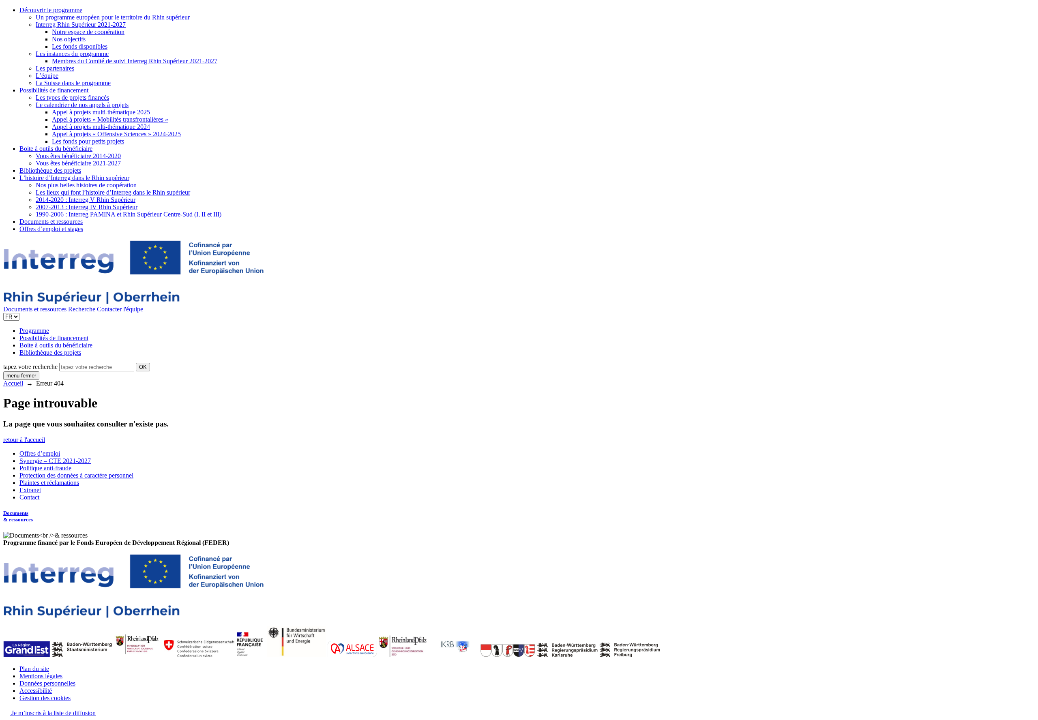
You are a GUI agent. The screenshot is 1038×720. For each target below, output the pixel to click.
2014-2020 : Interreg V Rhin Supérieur (85, 199)
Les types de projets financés (72, 97)
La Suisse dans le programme (73, 82)
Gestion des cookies (45, 697)
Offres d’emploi (39, 453)
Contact (29, 497)
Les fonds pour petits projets (88, 141)
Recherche (81, 309)
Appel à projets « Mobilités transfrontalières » (110, 119)
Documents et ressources (51, 221)
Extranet (30, 489)
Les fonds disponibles (79, 46)
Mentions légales (40, 676)
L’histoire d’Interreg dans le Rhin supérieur (74, 177)
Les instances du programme (72, 53)
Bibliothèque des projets (50, 170)
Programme (34, 330)
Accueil (13, 383)
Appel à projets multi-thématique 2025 (101, 112)
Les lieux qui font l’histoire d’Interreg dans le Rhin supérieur (113, 192)
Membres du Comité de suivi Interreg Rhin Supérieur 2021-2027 (134, 61)
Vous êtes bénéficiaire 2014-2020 (78, 155)
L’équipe (47, 75)
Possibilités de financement (53, 90)
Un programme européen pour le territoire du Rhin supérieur (113, 17)
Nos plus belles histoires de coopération (86, 185)
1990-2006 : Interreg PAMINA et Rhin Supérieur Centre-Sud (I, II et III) (128, 214)
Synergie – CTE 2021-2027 (55, 460)
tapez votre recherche (30, 366)
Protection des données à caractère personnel (76, 475)
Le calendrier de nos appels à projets (82, 104)
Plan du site (34, 668)
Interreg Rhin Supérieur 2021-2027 (81, 24)
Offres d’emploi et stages (51, 228)
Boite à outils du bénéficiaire (55, 148)
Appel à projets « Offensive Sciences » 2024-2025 (116, 134)
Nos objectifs (69, 39)
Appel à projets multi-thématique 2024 (101, 126)
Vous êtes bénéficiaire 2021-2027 (78, 163)
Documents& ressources (18, 516)
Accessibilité (35, 690)
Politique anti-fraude (45, 468)
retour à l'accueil (24, 439)
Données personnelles (47, 683)
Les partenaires (55, 68)
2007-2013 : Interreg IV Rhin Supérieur (86, 207)
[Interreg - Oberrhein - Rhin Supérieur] (133, 301)
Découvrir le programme (50, 9)
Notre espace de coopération (88, 31)
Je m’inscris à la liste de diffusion (53, 712)
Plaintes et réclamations (49, 482)
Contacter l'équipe (120, 309)
